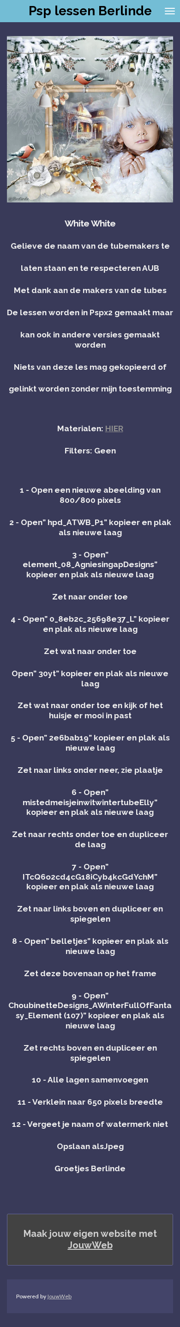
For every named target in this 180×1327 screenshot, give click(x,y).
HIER (114, 428)
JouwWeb (90, 1245)
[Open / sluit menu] (170, 11)
